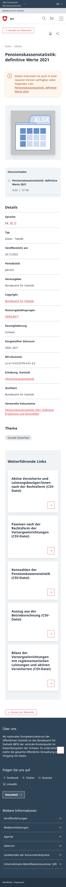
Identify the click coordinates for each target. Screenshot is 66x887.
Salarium (9, 846)
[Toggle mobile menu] (61, 18)
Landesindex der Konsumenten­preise (27, 855)
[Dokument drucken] (50, 33)
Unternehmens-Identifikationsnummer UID (30, 864)
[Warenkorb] (51, 18)
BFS (12, 18)
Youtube (47, 777)
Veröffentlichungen (15, 818)
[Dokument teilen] (57, 33)
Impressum (19, 882)
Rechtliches (8, 882)
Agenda (8, 836)
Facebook (12, 777)
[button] (60, 750)
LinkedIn (12, 784)
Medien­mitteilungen (16, 827)
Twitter (30, 777)
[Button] (50, 505)
